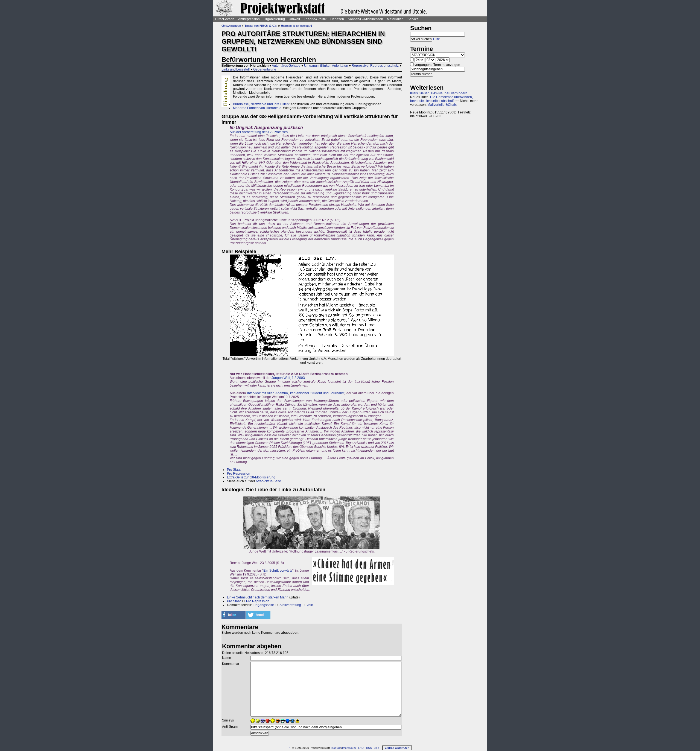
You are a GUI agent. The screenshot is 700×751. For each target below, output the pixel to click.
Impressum (349, 747)
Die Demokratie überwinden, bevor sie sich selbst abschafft (441, 99)
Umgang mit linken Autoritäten (326, 66)
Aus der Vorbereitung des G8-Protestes (259, 132)
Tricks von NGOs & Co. (260, 26)
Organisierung (274, 19)
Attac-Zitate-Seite (268, 481)
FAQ (361, 747)
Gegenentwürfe (264, 69)
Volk (310, 605)
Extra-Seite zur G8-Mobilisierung (251, 477)
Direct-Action (224, 19)
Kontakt (336, 747)
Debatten (337, 19)
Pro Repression (238, 473)
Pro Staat (234, 470)
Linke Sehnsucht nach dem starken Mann (257, 597)
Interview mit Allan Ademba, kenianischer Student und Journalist (296, 393)
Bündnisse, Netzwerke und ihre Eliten (261, 104)
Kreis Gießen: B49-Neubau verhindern (438, 93)
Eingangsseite (263, 605)
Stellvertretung (290, 605)
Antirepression (249, 19)
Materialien (395, 19)
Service (413, 19)
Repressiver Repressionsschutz (375, 66)
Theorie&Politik (315, 19)
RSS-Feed (372, 747)
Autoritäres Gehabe (286, 66)
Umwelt (294, 19)
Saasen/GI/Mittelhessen (365, 19)
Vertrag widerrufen (397, 747)
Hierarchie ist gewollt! (296, 26)
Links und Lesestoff (235, 69)
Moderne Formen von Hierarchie (257, 108)
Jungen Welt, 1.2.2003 (288, 378)
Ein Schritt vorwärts (277, 570)
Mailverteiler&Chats (442, 105)
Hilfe (436, 39)
